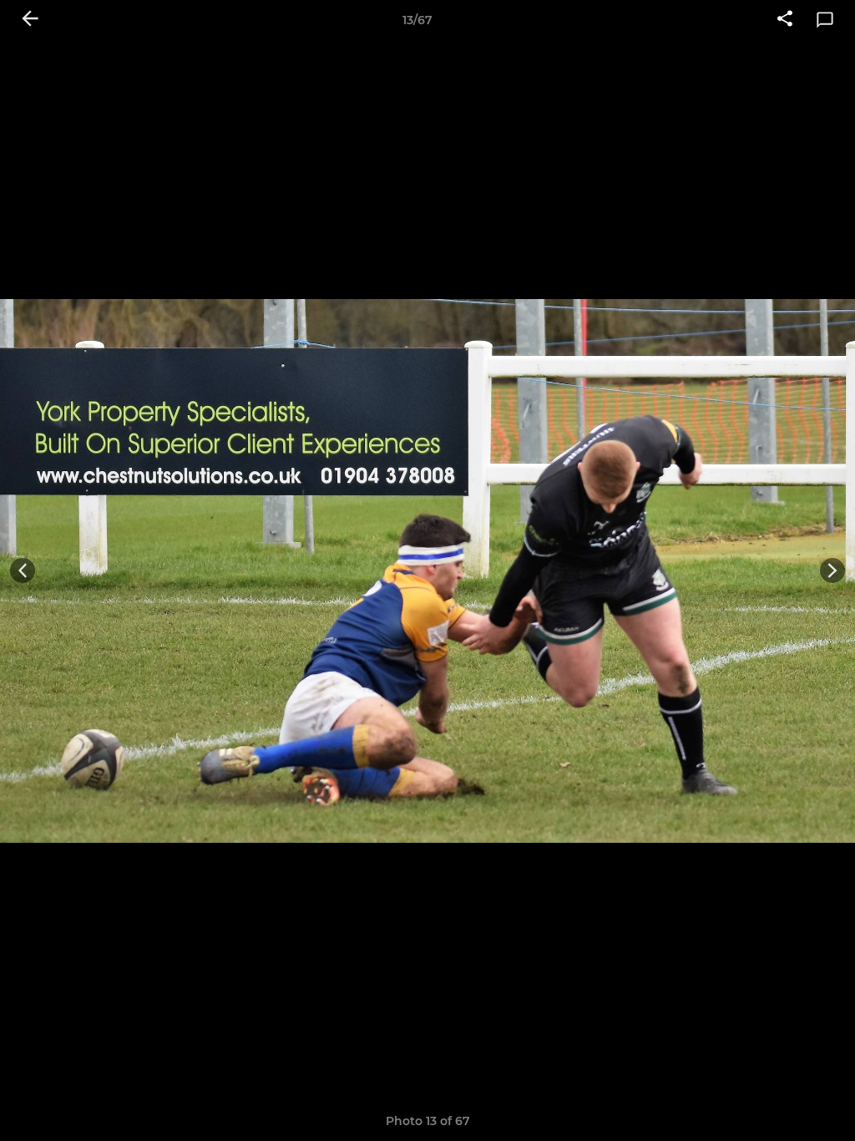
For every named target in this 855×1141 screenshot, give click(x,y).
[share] (785, 20)
